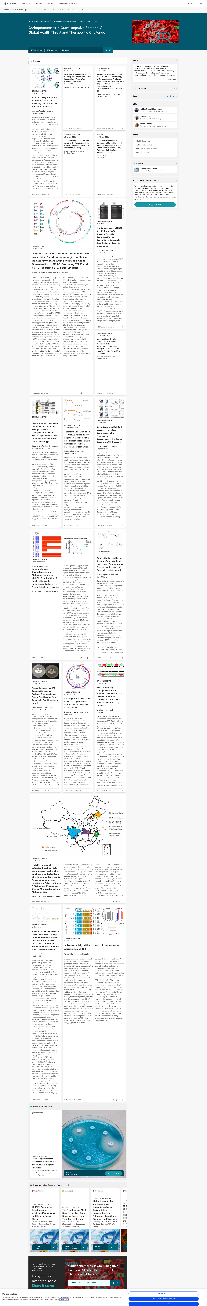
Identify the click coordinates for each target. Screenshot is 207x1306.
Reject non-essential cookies (163, 1299)
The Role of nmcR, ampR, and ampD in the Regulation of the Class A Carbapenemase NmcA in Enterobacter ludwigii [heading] (77, 144)
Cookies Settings (163, 1293)
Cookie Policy (64, 1299)
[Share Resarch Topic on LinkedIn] (173, 96)
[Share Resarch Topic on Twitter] (167, 96)
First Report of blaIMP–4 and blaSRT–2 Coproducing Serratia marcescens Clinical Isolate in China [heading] (77, 703)
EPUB (175, 88)
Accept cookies (163, 1304)
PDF (169, 88)
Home (34, 1264)
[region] (103, 1297)
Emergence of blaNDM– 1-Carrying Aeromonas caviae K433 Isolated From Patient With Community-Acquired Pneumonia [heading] (77, 79)
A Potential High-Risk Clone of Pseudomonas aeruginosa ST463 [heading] (91, 947)
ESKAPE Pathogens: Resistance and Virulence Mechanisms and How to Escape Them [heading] (43, 1213)
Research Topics (91, 21)
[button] (52, 50)
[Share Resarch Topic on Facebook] (170, 96)
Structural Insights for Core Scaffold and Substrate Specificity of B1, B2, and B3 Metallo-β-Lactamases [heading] (44, 102)
